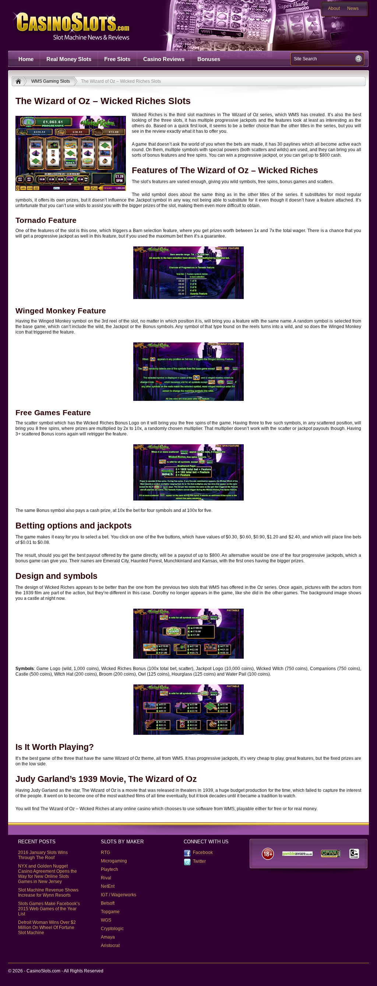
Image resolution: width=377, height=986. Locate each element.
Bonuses (208, 59)
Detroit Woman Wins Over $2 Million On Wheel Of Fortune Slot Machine (47, 927)
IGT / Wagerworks (118, 894)
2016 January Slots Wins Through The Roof (43, 855)
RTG (105, 852)
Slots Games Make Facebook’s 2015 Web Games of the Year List (49, 908)
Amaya (108, 937)
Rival (106, 877)
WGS (106, 920)
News (353, 8)
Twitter (199, 861)
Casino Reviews (163, 59)
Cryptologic (112, 928)
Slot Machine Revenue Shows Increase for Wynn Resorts (48, 892)
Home (26, 59)
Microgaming (114, 861)
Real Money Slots (68, 59)
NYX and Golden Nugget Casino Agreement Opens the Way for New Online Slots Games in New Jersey (47, 874)
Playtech (109, 869)
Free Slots (117, 59)
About (334, 8)
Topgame (110, 911)
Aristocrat (110, 945)
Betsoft (107, 903)
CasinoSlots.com (84, 25)
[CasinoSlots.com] (19, 82)
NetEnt (107, 886)
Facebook (203, 852)
